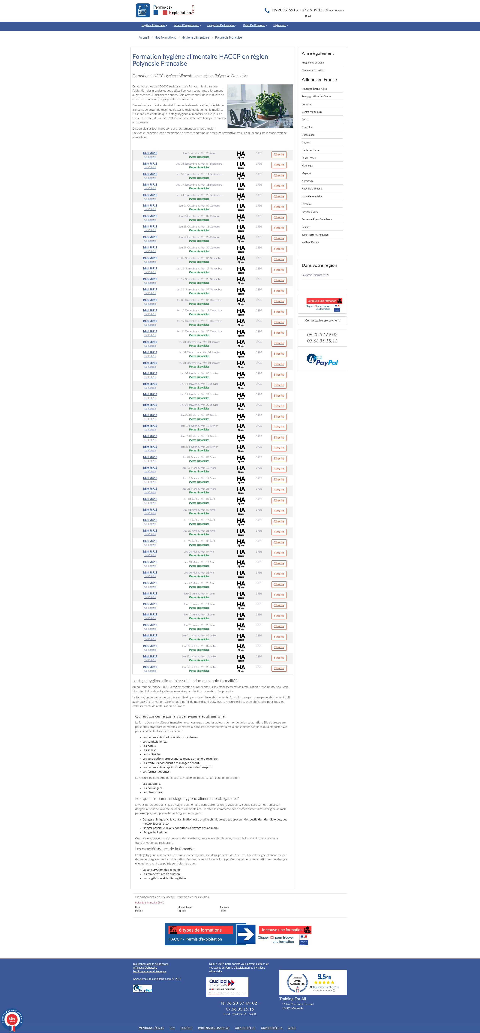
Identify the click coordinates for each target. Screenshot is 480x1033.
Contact (187, 1028)
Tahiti (223, 911)
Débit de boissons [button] (254, 25)
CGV (172, 1028)
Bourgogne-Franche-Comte (316, 96)
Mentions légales (151, 1028)
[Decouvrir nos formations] (322, 304)
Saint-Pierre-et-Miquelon (315, 235)
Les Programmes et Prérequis (149, 971)
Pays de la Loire (310, 212)
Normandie (308, 181)
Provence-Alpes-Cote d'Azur (317, 219)
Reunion (306, 227)
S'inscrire (279, 154)
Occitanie (307, 204)
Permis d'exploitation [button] (186, 25)
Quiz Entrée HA (271, 1028)
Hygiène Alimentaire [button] (153, 25)
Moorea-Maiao (185, 907)
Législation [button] (279, 25)
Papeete (182, 911)
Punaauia (224, 907)
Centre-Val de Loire (312, 112)
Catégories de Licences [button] (221, 25)
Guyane (306, 143)
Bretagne (306, 104)
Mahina (139, 911)
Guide (292, 1028)
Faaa (137, 907)
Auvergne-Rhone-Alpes (314, 89)
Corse (305, 120)
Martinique (307, 166)
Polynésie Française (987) (315, 275)
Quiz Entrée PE (245, 1028)
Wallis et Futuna (310, 242)
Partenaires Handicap (213, 1028)
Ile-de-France (309, 158)
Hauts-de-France (311, 150)
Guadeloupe (308, 135)
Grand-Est (307, 127)
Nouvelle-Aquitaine (312, 196)
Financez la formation (313, 70)
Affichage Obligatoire (145, 968)
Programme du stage (313, 63)
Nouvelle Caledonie (312, 189)
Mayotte (306, 173)
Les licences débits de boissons (150, 964)
